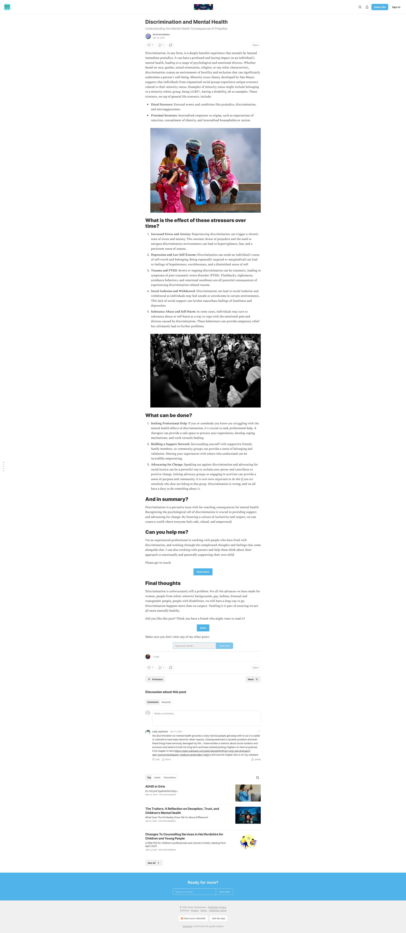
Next (251, 679)
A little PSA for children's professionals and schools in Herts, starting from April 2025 (185, 844)
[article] (203, 793)
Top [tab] (149, 777)
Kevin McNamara (161, 35)
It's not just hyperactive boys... (161, 790)
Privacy (195, 910)
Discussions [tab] (170, 777)
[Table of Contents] (3, 466)
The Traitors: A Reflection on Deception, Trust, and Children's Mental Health (182, 811)
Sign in (396, 7)
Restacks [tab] (166, 702)
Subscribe (380, 7)
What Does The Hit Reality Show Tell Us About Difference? (176, 817)
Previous (157, 679)
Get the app (218, 918)
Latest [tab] (157, 777)
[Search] (360, 7)
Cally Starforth (160, 731)
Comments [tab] (152, 702)
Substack (187, 926)
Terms (203, 910)
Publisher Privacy (217, 907)
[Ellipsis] (259, 731)
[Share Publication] (367, 7)
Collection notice (217, 910)
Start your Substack (195, 918)
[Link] (140, 223)
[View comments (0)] (176, 799)
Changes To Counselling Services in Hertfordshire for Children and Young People (184, 836)
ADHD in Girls (155, 786)
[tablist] (159, 702)
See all (152, 862)
